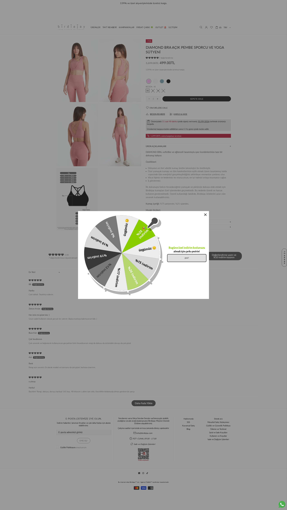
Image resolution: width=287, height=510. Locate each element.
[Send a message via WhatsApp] (282, 504)
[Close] (205, 214)
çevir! (187, 258)
